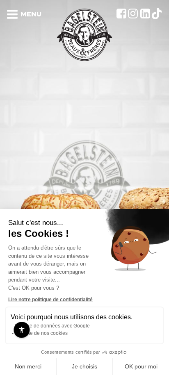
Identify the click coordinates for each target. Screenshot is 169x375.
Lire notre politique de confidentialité (50, 299)
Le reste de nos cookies (41, 333)
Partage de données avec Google (52, 326)
